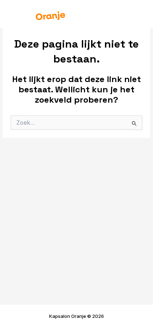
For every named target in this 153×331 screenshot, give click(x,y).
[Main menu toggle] (138, 14)
